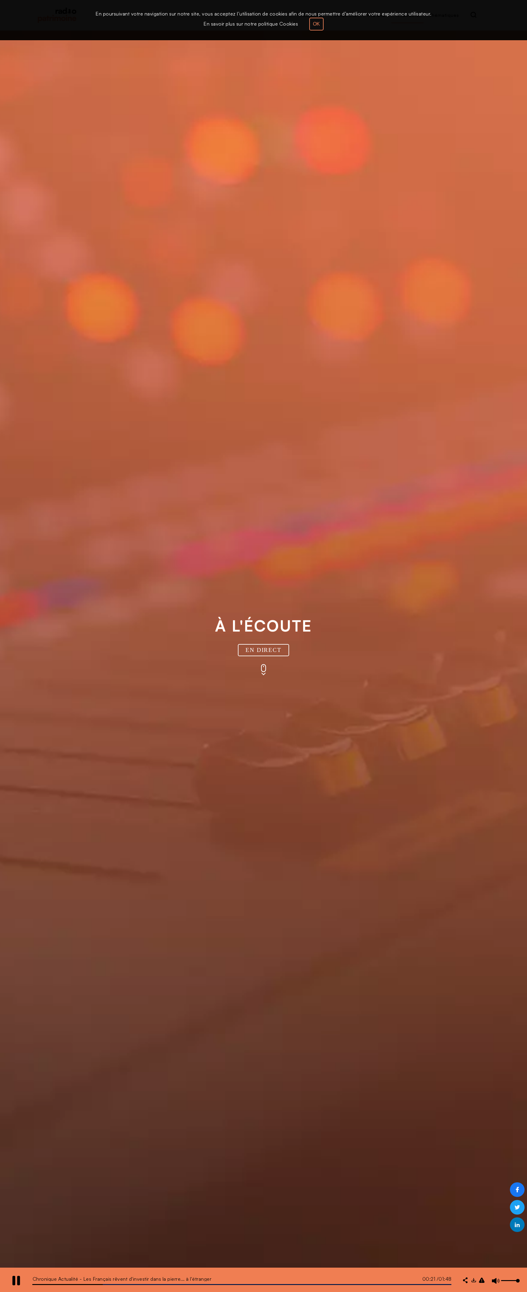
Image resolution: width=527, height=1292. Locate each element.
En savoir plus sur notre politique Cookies (250, 24)
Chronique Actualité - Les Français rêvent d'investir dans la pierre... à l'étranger (122, 1279)
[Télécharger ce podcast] (474, 1280)
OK (316, 24)
